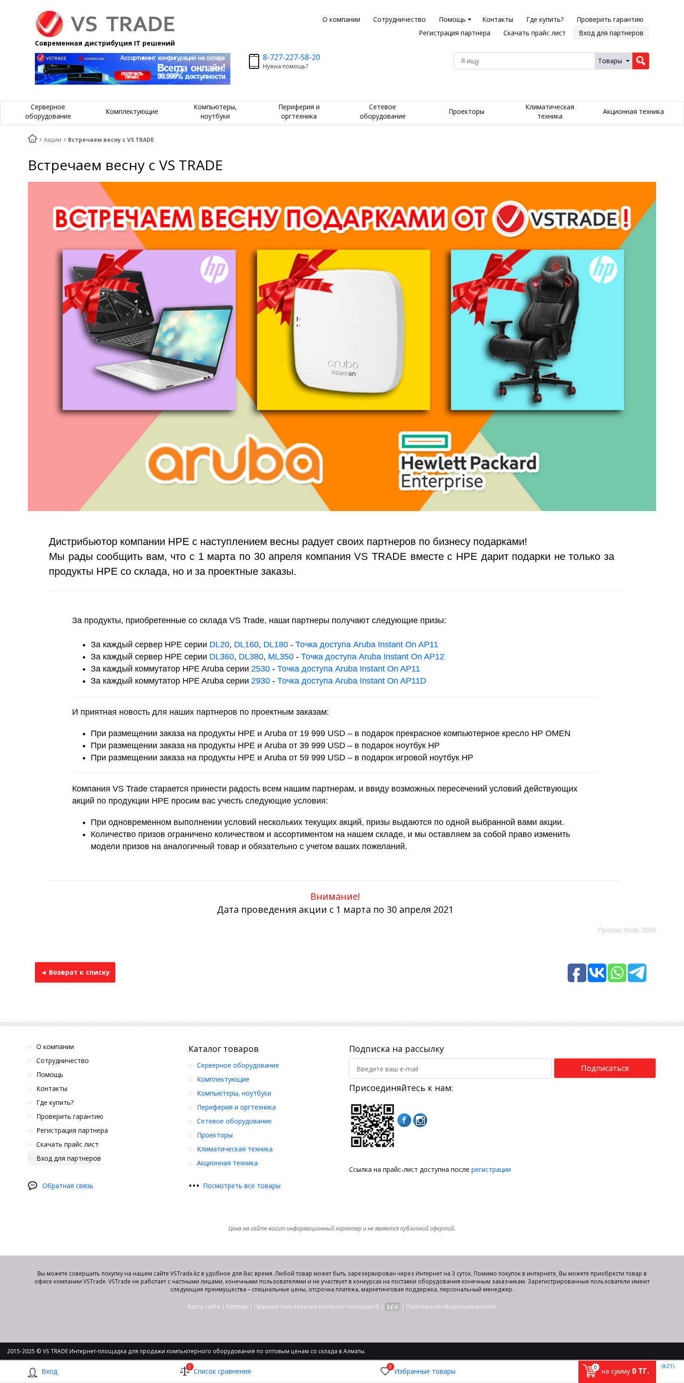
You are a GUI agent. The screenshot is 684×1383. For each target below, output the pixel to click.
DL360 (221, 656)
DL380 (251, 656)
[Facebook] (404, 1120)
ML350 (281, 656)
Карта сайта (204, 1306)
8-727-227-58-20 (291, 57)
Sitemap (237, 1306)
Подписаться (605, 1068)
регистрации (491, 1169)
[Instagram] (420, 1120)
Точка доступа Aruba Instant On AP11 (366, 644)
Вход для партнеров (611, 32)
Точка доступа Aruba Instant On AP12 (372, 656)
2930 (260, 680)
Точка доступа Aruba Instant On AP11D (351, 680)
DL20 (219, 644)
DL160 (246, 644)
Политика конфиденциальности (451, 1306)
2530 (260, 668)
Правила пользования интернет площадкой (316, 1306)
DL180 (275, 644)
